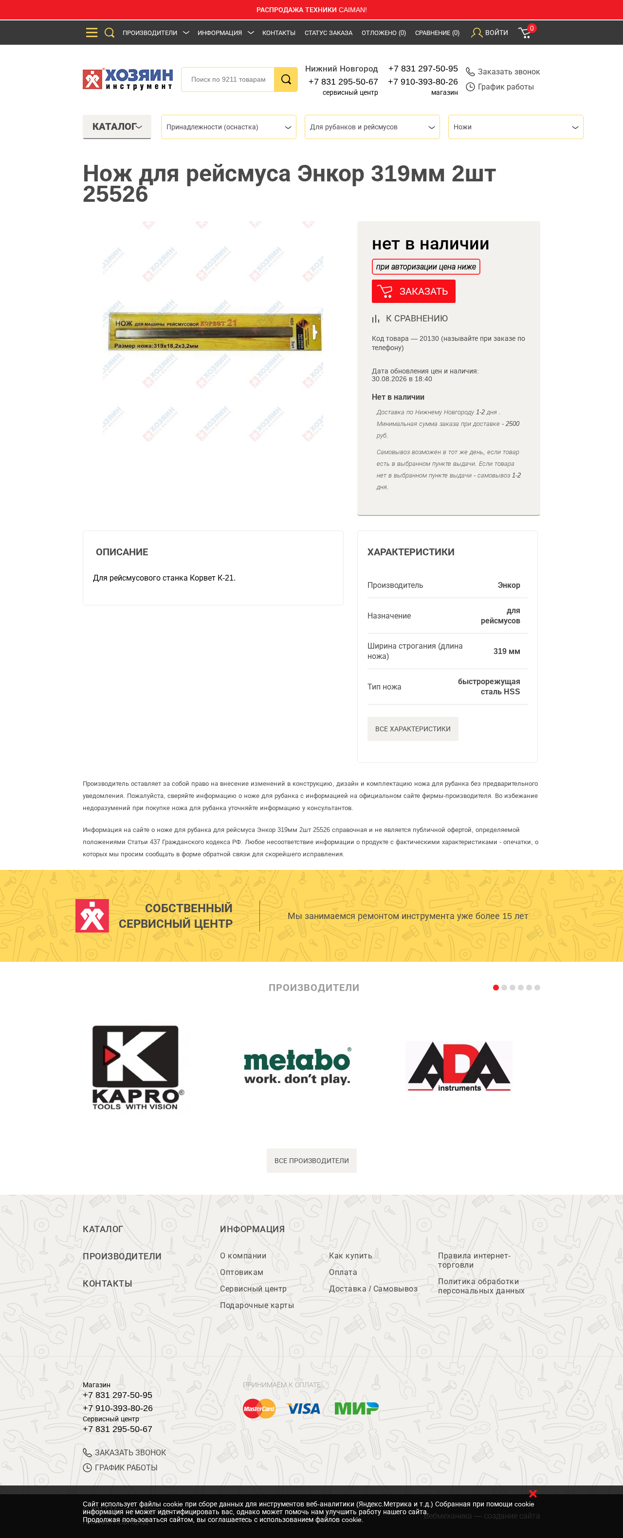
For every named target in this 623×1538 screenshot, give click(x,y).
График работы (506, 87)
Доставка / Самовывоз (373, 1289)
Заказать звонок (509, 72)
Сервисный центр (253, 1289)
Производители (150, 32)
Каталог (103, 1229)
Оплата (343, 1272)
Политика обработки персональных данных (481, 1286)
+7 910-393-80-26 (423, 82)
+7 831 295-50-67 (343, 82)
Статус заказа (328, 32)
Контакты (278, 32)
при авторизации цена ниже (426, 267)
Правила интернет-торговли (474, 1260)
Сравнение (437, 32)
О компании (243, 1256)
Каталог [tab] (114, 126)
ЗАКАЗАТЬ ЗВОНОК (130, 1453)
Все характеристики (413, 729)
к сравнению (417, 318)
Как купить (350, 1256)
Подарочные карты (257, 1305)
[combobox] (228, 127)
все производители (312, 1161)
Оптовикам (242, 1272)
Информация (220, 32)
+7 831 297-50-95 (423, 68)
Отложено (384, 32)
